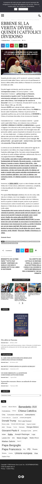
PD (28, 449)
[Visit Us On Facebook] (22, 476)
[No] (40, 6)
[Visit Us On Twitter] (19, 476)
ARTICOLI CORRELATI (21, 280)
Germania (21, 427)
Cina (3, 415)
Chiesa (14, 410)
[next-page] (22, 303)
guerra (35, 430)
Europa (9, 427)
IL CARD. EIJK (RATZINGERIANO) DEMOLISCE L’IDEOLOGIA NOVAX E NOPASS (16, 359)
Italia (10, 434)
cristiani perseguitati (25, 417)
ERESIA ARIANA (19, 241)
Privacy (3, 468)
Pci (24, 449)
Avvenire (4, 406)
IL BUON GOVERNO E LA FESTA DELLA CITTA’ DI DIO (34, 294)
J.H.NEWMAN (26, 241)
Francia (15, 427)
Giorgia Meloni (32, 427)
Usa (36, 453)
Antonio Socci (6, 40)
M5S (13, 438)
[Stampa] (25, 46)
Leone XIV (6, 438)
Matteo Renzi (34, 438)
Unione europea (23, 453)
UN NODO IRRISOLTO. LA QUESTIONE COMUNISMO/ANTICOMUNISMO (14, 374)
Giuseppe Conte (26, 430)
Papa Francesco (11, 449)
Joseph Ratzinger (35, 241)
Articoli (7, 19)
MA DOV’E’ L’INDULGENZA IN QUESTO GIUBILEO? (18, 366)
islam (4, 434)
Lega (33, 434)
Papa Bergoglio (11, 445)
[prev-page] (19, 303)
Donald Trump (9, 421)
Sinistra (4, 453)
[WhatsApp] (16, 46)
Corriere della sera (6, 417)
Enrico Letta (5, 424)
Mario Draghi (22, 438)
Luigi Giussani (5, 243)
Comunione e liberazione (15, 414)
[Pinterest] (12, 46)
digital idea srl (11, 466)
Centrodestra (6, 411)
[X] (7, 46)
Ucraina (10, 453)
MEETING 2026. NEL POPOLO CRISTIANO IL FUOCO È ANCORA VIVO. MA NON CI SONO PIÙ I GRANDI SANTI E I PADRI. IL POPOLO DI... (7, 296)
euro (3, 427)
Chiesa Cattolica (10, 241)
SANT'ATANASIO (13, 243)
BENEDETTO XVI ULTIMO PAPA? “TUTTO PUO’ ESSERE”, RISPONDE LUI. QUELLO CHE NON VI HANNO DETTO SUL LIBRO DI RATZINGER (10, 264)
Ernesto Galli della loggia (18, 424)
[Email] (21, 46)
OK (16, 9)
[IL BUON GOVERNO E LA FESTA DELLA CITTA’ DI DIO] (34, 287)
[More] (36, 250)
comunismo (30, 415)
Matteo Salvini (8, 441)
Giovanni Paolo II (10, 430)
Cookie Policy (10, 468)
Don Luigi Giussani (24, 421)
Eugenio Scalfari (31, 424)
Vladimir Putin (6, 456)
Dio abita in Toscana (9, 340)
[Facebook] (3, 46)
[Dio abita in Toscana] (21, 325)
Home (2, 19)
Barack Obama (13, 406)
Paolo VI (19, 441)
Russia (35, 449)
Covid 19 (15, 417)
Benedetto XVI (28, 406)
